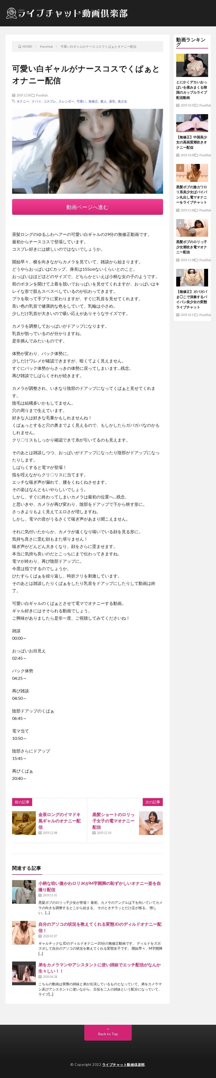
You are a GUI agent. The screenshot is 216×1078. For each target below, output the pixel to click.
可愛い (81, 101)
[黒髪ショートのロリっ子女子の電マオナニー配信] (151, 823)
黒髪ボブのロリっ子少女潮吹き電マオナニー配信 (191, 247)
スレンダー (66, 101)
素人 (103, 101)
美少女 (122, 101)
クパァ (36, 101)
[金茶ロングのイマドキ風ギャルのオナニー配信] (24, 823)
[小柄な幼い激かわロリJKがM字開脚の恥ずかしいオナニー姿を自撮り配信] (24, 892)
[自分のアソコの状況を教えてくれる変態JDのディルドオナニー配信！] (24, 933)
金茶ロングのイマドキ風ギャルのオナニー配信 (59, 820)
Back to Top (108, 1034)
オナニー (23, 101)
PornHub (42, 95)
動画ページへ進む (87, 207)
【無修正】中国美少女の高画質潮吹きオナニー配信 (191, 142)
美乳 (112, 101)
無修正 (93, 101)
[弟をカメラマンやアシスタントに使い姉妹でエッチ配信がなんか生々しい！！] (24, 973)
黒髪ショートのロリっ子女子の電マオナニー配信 (113, 820)
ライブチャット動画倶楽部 (123, 1064)
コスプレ (49, 101)
